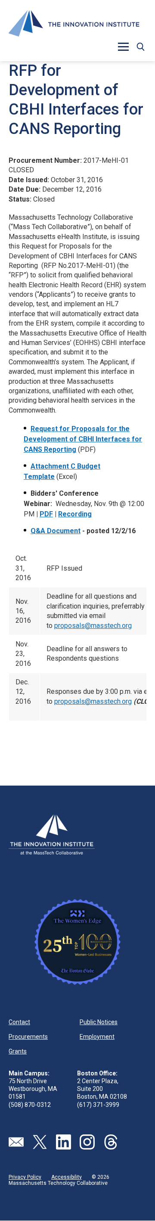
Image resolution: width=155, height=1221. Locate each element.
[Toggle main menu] (123, 46)
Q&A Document (56, 531)
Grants (18, 1051)
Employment (97, 1036)
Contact (19, 1022)
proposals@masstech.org (93, 625)
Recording (75, 514)
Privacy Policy (25, 1177)
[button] (140, 46)
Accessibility (66, 1177)
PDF (46, 514)
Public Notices (99, 1022)
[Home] (74, 24)
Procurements (28, 1036)
